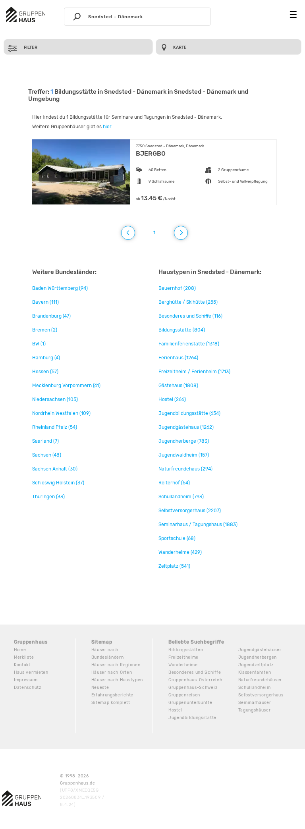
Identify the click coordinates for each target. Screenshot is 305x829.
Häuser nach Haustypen (117, 679)
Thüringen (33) (48, 496)
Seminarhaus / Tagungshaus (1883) (197, 524)
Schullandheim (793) (181, 496)
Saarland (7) (45, 441)
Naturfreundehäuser (260, 679)
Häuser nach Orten (111, 672)
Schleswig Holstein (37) (58, 483)
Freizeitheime (183, 657)
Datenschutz (27, 687)
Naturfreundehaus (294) (185, 469)
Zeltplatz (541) (174, 566)
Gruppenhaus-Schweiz (192, 687)
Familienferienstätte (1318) (188, 344)
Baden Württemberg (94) (60, 288)
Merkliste (24, 657)
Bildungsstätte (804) (181, 330)
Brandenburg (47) (51, 316)
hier (107, 126)
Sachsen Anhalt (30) (54, 469)
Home (20, 649)
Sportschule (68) (176, 538)
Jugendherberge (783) (183, 441)
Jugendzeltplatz (256, 664)
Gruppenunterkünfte (190, 702)
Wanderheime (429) (180, 552)
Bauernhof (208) (177, 288)
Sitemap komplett (110, 702)
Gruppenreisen (184, 695)
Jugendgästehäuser (260, 649)
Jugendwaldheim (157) (183, 455)
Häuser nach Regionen (116, 664)
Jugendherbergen (257, 657)
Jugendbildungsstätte (192, 717)
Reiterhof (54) (174, 483)
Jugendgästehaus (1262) (186, 427)
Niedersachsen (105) (55, 399)
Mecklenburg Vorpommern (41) (66, 385)
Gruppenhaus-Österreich (195, 679)
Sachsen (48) (46, 455)
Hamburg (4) (46, 358)
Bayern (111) (45, 302)
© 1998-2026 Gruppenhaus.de (82, 790)
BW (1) (39, 344)
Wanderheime (183, 664)
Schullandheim (254, 687)
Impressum (25, 679)
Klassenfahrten (254, 672)
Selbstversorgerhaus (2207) (189, 510)
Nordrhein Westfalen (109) (61, 413)
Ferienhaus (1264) (178, 358)
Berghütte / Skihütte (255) (188, 302)
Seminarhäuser (254, 702)
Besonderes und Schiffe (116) (190, 316)
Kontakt (22, 664)
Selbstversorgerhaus (261, 695)
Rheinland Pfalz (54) (54, 427)
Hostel (175, 710)
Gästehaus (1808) (178, 385)
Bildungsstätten (185, 649)
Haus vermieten (31, 672)
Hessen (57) (45, 371)
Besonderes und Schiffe (194, 672)
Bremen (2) (44, 330)
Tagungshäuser (254, 710)
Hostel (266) (172, 399)
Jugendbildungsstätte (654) (189, 413)
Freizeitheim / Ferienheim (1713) (194, 371)
